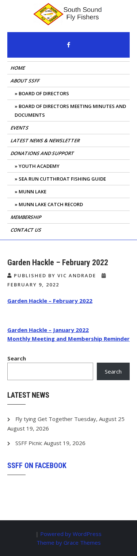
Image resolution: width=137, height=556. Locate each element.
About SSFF (25, 80)
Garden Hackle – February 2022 (49, 300)
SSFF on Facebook (36, 465)
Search (16, 358)
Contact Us (26, 230)
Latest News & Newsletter (45, 140)
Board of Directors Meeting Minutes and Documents (70, 110)
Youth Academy (39, 166)
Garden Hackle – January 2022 (48, 329)
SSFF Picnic (28, 443)
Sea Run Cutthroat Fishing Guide (62, 178)
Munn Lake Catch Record (51, 204)
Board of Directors (44, 93)
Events (20, 127)
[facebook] (68, 45)
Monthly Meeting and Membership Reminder (68, 338)
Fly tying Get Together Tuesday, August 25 (70, 418)
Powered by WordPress (71, 533)
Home (18, 68)
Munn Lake (32, 191)
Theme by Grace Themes (69, 542)
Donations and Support (43, 153)
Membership (26, 217)
